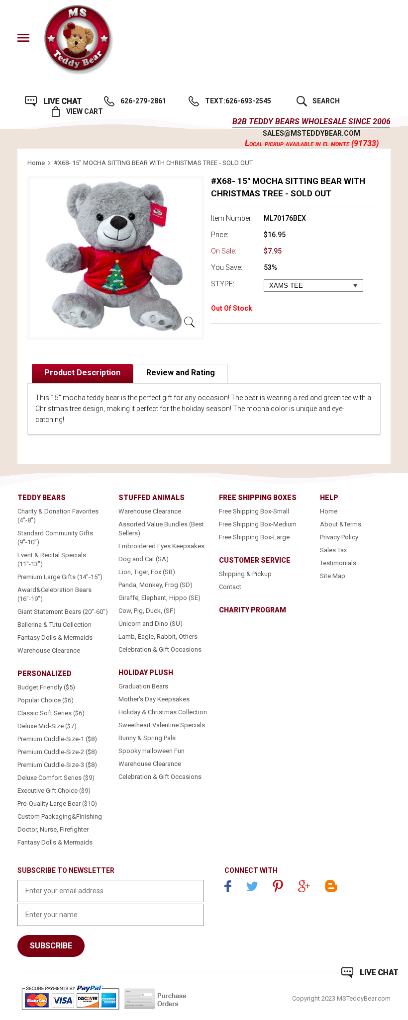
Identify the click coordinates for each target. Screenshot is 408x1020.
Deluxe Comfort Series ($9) (56, 777)
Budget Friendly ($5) (46, 687)
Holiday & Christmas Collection (162, 712)
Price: (219, 235)
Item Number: (232, 218)
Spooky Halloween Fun (151, 751)
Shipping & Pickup (245, 574)
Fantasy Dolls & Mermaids (55, 637)
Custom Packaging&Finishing (59, 816)
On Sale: (223, 251)
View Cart (84, 111)
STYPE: (222, 284)
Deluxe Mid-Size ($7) (47, 726)
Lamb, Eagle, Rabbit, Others (158, 636)
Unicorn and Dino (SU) (150, 623)
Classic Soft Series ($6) (51, 713)
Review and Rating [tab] (180, 372)
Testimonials (338, 563)
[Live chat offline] (369, 972)
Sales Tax (333, 550)
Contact (230, 587)
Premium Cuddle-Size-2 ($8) (57, 752)
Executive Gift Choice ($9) (54, 790)
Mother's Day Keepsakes (154, 699)
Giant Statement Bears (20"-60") (62, 611)
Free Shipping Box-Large (254, 537)
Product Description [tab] (82, 372)
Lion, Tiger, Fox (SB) (146, 572)
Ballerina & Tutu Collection (54, 624)
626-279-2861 (143, 101)
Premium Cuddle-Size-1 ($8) (57, 739)
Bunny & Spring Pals (147, 738)
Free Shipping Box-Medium (258, 524)
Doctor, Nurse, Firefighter (53, 829)
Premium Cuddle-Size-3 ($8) (57, 764)
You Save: (226, 267)
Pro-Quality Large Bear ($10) (57, 803)
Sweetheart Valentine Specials (161, 725)
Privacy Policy (339, 537)
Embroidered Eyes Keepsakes (161, 546)
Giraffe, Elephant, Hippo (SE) (159, 597)
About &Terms (340, 524)
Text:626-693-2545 (238, 101)
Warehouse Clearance (48, 650)
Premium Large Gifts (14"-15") (59, 577)
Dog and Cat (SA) (143, 559)
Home (36, 163)
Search (326, 101)
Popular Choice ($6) (45, 700)
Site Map (332, 576)
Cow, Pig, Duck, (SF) (147, 610)
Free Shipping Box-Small (254, 511)
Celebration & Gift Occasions (160, 649)
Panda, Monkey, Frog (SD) (155, 585)
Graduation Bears (143, 686)
